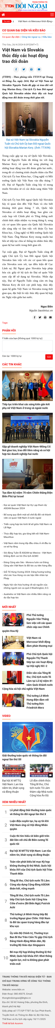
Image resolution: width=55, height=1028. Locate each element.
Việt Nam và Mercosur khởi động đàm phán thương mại (39, 641)
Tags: (5, 322)
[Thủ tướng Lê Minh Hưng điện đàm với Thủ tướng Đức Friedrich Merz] (13, 700)
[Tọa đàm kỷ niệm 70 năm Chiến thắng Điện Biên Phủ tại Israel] (27, 474)
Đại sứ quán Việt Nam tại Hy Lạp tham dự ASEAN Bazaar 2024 (25, 507)
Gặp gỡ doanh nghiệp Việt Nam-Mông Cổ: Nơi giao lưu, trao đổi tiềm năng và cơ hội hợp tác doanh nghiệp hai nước (26, 450)
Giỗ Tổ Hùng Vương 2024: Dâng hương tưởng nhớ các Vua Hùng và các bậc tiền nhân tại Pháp (27, 575)
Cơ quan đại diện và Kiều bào (23, 30)
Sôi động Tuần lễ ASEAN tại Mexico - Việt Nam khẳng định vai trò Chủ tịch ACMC (28, 554)
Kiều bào (47, 36)
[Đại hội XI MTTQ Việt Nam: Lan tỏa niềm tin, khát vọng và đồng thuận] (13, 771)
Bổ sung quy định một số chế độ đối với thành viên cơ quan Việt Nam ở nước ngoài (27, 516)
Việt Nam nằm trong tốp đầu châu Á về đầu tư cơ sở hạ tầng (27, 545)
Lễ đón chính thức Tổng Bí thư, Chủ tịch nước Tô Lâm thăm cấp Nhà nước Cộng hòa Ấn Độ (41, 788)
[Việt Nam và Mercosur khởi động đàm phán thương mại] (13, 642)
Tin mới (7, 21)
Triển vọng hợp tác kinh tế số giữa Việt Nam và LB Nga (28, 526)
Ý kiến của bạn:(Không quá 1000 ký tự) (22, 338)
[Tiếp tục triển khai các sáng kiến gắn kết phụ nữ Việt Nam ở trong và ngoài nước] (27, 385)
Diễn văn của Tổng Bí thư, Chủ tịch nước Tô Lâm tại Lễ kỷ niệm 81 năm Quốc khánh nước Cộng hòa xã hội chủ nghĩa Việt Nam (27, 680)
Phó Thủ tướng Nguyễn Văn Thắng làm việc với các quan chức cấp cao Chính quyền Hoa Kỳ (27, 622)
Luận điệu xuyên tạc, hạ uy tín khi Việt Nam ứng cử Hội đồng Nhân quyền (29, 825)
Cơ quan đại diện (11, 36)
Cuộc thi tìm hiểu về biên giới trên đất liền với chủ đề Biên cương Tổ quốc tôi (29, 839)
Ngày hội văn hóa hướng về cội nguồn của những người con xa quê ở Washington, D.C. (26, 586)
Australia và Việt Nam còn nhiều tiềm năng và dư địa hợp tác (27, 596)
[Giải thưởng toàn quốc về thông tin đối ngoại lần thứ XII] (27, 737)
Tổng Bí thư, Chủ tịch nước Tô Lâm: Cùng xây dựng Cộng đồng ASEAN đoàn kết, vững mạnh (30, 884)
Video (6, 716)
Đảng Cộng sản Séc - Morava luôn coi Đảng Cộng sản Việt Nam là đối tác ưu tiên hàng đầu (28, 564)
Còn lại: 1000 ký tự (12, 356)
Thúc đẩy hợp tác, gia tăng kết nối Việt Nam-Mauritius (26, 535)
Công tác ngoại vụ (31, 36)
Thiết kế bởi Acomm (12, 1023)
